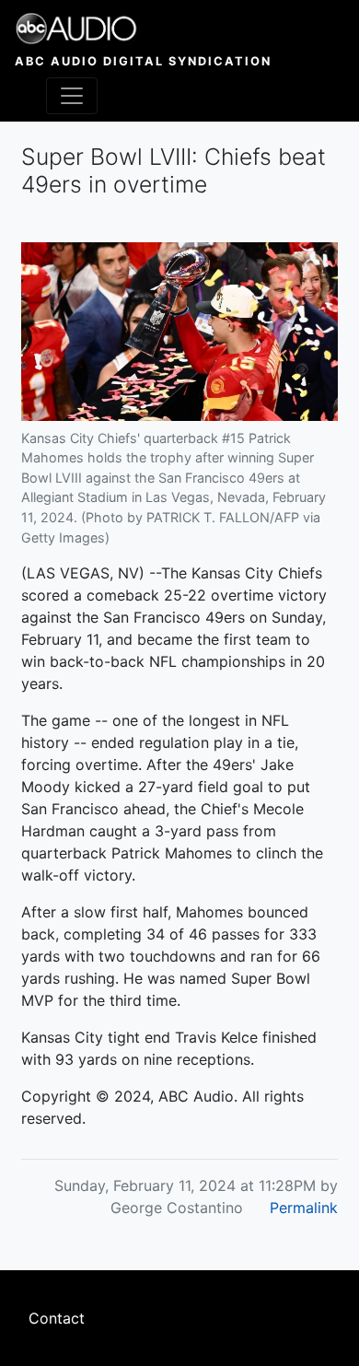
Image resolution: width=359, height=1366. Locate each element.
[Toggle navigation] (72, 95)
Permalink (304, 1207)
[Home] (143, 28)
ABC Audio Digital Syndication (143, 61)
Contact (57, 1318)
